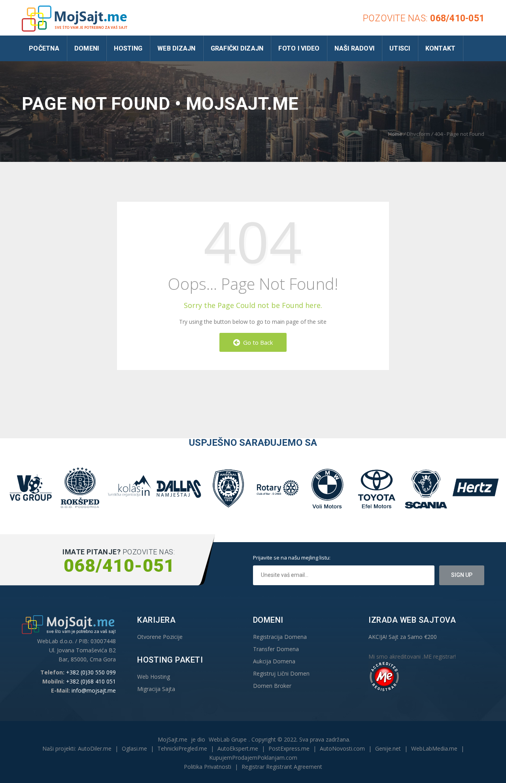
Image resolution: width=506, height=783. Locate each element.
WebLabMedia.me (434, 748)
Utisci (399, 48)
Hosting (128, 48)
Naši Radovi (354, 48)
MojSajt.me (172, 739)
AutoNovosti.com (342, 748)
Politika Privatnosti (207, 766)
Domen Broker (272, 685)
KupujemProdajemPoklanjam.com (253, 757)
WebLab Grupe (228, 739)
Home (395, 133)
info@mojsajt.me (94, 690)
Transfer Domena (276, 649)
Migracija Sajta (156, 689)
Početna (44, 48)
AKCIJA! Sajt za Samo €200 (402, 636)
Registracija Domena (280, 636)
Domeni (86, 48)
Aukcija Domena (274, 661)
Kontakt (440, 48)
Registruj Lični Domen (281, 673)
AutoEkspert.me (237, 748)
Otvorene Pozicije (160, 636)
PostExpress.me (289, 748)
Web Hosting (153, 676)
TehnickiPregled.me (182, 748)
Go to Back (256, 342)
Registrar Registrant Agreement (282, 766)
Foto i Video (298, 48)
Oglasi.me (134, 748)
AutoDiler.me (94, 748)
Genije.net (388, 748)
